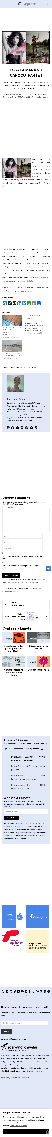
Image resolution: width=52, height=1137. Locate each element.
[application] (26, 748)
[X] (17, 427)
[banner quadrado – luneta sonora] (37, 942)
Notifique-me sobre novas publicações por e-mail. (21, 567)
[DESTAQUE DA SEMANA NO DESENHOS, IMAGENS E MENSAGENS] (12, 320)
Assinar (7, 1031)
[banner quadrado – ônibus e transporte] (14, 942)
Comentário (7, 507)
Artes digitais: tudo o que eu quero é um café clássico (14, 649)
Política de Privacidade (18, 1126)
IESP (19, 97)
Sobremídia (26, 97)
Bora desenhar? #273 (38, 669)
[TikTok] (36, 427)
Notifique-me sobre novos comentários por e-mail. (22, 557)
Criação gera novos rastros (38, 647)
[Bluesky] (26, 427)
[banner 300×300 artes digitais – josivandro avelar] (37, 916)
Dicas (14, 97)
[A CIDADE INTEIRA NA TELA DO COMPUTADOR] (12, 346)
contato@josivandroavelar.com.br (15, 1077)
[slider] (18, 748)
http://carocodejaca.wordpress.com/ (16, 291)
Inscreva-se (11, 818)
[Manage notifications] (47, 1132)
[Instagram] (8, 427)
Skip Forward (46, 748)
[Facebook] (12, 427)
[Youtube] (31, 427)
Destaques (7, 97)
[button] (46, 4)
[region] (26, 1123)
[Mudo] (31, 748)
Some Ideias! (37, 97)
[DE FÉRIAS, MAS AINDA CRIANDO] (36, 324)
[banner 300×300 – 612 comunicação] (14, 916)
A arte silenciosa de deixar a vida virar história (13, 672)
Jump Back (42, 748)
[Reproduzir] (6, 748)
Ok (26, 1132)
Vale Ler (46, 97)
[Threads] (22, 427)
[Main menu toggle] (4, 4)
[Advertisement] (26, 18)
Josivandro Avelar (14, 94)
